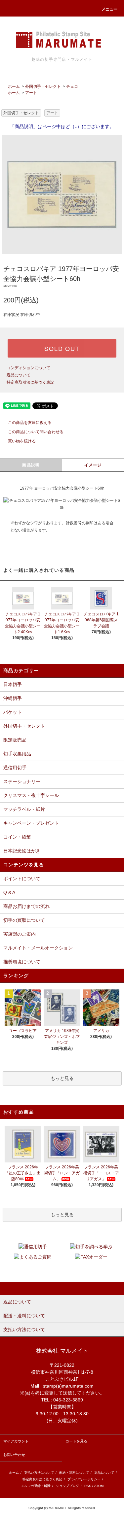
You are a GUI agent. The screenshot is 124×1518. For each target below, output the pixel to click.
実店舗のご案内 (19, 934)
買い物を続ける (22, 441)
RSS (87, 1486)
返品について (18, 375)
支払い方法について (39, 1472)
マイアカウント (16, 1441)
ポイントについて (21, 878)
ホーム (14, 86)
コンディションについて (28, 367)
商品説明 (31, 465)
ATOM (98, 1486)
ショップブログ (67, 1486)
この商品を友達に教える (30, 422)
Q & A (9, 892)
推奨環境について (21, 961)
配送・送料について (74, 1472)
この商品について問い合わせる (35, 432)
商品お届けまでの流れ (26, 906)
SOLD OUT (61, 348)
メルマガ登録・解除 (36, 1486)
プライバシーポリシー (84, 1479)
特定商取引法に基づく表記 (30, 382)
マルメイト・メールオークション (38, 947)
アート (31, 92)
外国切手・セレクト (43, 86)
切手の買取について (24, 920)
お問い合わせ (14, 1455)
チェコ (72, 86)
